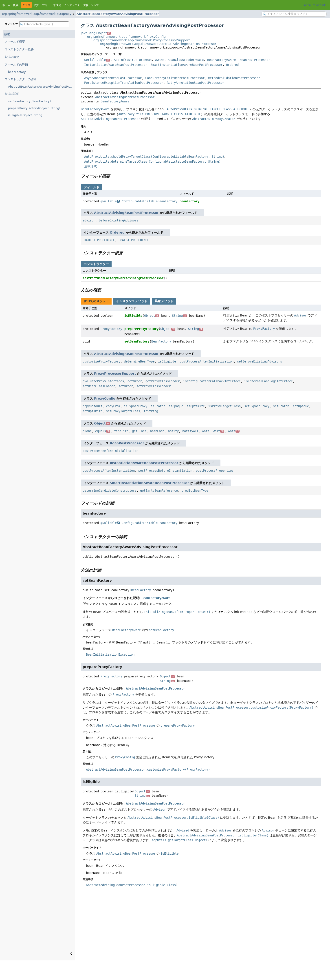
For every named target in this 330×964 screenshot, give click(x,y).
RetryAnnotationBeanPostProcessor (195, 82)
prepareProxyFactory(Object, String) (34, 108)
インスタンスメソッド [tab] (131, 301)
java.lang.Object (95, 33)
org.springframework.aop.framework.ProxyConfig (126, 36)
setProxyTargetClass (123, 411)
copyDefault (92, 406)
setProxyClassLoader (153, 386)
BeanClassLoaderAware (186, 60)
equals (102, 431)
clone (87, 431)
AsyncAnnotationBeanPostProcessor (113, 78)
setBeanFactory (137, 341)
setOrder (126, 386)
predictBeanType (194, 490)
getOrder (135, 381)
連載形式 (90, 166)
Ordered (232, 64)
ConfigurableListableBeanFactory (149, 201)
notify (173, 431)
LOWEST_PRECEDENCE (134, 240)
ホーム (6, 5)
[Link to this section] (113, 176)
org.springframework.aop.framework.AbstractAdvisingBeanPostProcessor (158, 44)
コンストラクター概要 (19, 49)
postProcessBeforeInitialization (110, 451)
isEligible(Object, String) (25, 115)
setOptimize (92, 411)
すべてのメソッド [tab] (96, 301)
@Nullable (109, 201)
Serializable (96, 60)
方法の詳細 (11, 93)
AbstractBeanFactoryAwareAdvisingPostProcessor (118, 13)
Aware (159, 60)
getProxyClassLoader (162, 381)
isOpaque (176, 406)
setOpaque (301, 406)
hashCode (157, 431)
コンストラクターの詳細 (20, 79)
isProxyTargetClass (224, 406)
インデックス (72, 5)
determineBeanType (139, 361)
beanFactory (17, 72)
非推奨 (57, 5)
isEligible (133, 315)
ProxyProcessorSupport (115, 373)
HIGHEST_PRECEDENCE (99, 240)
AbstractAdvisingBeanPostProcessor (124, 97)
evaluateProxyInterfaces (103, 381)
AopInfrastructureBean (133, 60)
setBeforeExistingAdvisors (259, 361)
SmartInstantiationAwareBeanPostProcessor (186, 64)
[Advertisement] (201, 926)
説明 (7, 34)
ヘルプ (95, 5)
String (179, 315)
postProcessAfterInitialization (206, 361)
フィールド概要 (14, 41)
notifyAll (190, 431)
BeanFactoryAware (221, 60)
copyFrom (113, 406)
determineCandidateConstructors (109, 490)
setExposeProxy (256, 406)
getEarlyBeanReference (159, 490)
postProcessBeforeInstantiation (165, 470)
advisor (89, 220)
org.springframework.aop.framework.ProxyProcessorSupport (141, 40)
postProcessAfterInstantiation (109, 470)
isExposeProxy (135, 406)
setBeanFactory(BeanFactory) (29, 101)
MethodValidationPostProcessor (234, 78)
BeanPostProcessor (255, 60)
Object (151, 315)
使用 (37, 5)
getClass (139, 431)
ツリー (46, 5)
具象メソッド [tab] (164, 301)
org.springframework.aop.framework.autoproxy (36, 13)
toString (151, 411)
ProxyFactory (111, 329)
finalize (121, 431)
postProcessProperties (214, 470)
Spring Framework (314, 5)
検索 (85, 5)
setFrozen (281, 406)
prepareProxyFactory (141, 329)
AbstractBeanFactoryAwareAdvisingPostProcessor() (41, 86)
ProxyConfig (104, 398)
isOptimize (196, 406)
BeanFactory (161, 341)
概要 (15, 5)
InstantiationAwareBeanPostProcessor (115, 64)
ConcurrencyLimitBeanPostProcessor (175, 78)
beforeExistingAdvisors (118, 220)
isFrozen (158, 406)
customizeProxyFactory (101, 361)
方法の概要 (11, 57)
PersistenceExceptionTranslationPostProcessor (123, 82)
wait (205, 431)
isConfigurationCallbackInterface (212, 381)
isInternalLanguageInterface (268, 381)
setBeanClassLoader (99, 386)
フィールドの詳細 (16, 64)
